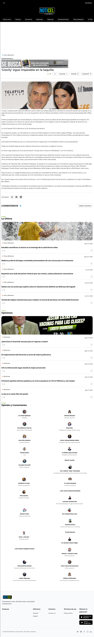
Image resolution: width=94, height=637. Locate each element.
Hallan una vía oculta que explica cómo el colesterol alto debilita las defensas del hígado (38, 287)
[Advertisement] (47, 36)
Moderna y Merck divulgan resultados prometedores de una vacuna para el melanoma (37, 260)
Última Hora (7, 19)
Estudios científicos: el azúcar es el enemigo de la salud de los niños (29, 247)
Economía (28, 19)
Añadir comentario (85, 206)
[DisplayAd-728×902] (47, 64)
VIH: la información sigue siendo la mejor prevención (23, 368)
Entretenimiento (63, 19)
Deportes (50, 19)
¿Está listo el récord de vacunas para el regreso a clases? (24, 341)
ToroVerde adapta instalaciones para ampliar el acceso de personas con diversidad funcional (40, 300)
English (35, 616)
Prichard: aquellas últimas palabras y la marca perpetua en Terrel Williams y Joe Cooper (38, 381)
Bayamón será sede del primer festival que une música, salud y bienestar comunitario (37, 274)
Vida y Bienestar (78, 19)
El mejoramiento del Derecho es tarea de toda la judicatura (26, 355)
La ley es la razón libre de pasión (14, 394)
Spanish (35, 613)
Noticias (18, 19)
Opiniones (39, 19)
